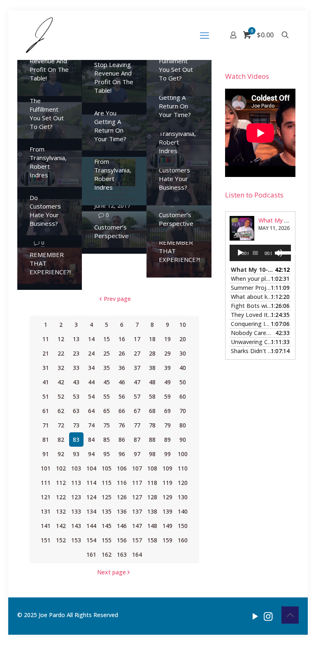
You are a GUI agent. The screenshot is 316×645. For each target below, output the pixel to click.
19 (167, 339)
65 (106, 411)
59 (167, 396)
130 (183, 497)
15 (106, 339)
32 (61, 368)
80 (182, 425)
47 (137, 382)
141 (46, 526)
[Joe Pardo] (39, 35)
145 (107, 526)
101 (46, 468)
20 (182, 339)
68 (152, 411)
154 (91, 540)
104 (91, 468)
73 (76, 425)
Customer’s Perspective (176, 219)
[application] (260, 253)
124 (91, 497)
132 (61, 511)
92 (61, 454)
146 (122, 526)
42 (61, 382)
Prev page (117, 299)
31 (45, 368)
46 (121, 382)
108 (152, 468)
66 (121, 411)
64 (91, 411)
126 (122, 497)
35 (106, 368)
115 (107, 483)
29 (167, 353)
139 (167, 511)
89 (167, 439)
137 (137, 511)
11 (45, 339)
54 (91, 396)
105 (107, 468)
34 (91, 368)
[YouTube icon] (255, 616)
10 (182, 324)
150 (183, 526)
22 (61, 353)
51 (45, 396)
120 (183, 483)
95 (106, 454)
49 (167, 382)
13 (76, 339)
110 (183, 468)
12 (61, 339)
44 (91, 382)
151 (46, 540)
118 (152, 483)
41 (45, 382)
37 (137, 368)
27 (137, 353)
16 (121, 339)
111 (46, 483)
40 (182, 368)
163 (122, 554)
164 (137, 554)
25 (106, 353)
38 (152, 368)
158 (152, 540)
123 (76, 497)
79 (167, 425)
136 (122, 511)
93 (76, 454)
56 (121, 396)
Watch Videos (247, 76)
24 (91, 353)
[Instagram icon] (268, 616)
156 (122, 540)
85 (106, 439)
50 (182, 382)
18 (152, 339)
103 (76, 468)
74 (91, 425)
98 (152, 454)
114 (91, 483)
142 (61, 526)
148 (152, 526)
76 (121, 425)
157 (137, 540)
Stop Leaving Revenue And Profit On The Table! (49, 65)
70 (182, 411)
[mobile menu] (204, 35)
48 (152, 382)
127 (137, 497)
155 (107, 540)
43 (76, 382)
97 (137, 454)
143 (76, 526)
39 (167, 368)
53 (76, 396)
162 (107, 554)
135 (107, 511)
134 (91, 511)
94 (91, 454)
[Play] (240, 253)
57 (137, 396)
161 (91, 554)
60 (182, 396)
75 (106, 425)
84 (91, 439)
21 (45, 353)
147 (137, 526)
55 (106, 396)
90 (182, 439)
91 (45, 454)
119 (167, 483)
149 (167, 526)
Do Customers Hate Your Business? (174, 174)
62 (61, 411)
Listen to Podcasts (254, 195)
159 (167, 540)
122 (61, 497)
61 (45, 411)
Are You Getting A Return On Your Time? (175, 102)
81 (45, 439)
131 (46, 511)
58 (152, 396)
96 (121, 454)
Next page (111, 572)
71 (45, 425)
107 (137, 468)
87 (137, 439)
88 (152, 439)
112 (61, 483)
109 (167, 468)
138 (152, 511)
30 (182, 353)
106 (122, 468)
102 (61, 468)
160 (183, 540)
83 (76, 439)
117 (137, 483)
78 (152, 425)
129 (167, 497)
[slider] (282, 252)
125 (107, 497)
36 (121, 368)
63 (76, 411)
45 (106, 382)
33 (76, 368)
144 (91, 526)
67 (137, 411)
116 (122, 483)
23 (76, 353)
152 (61, 540)
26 (121, 353)
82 (61, 439)
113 (76, 483)
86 (121, 439)
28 (152, 353)
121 (46, 497)
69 (167, 411)
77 (137, 425)
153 (76, 540)
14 (91, 339)
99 (167, 454)
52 (61, 396)
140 (183, 511)
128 (152, 497)
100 (183, 454)
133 (76, 511)
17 (137, 339)
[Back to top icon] (290, 615)
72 (61, 425)
